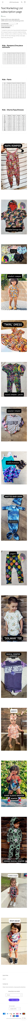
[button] (2, 2)
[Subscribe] (20, 995)
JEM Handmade (12, 1018)
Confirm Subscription (6, 27)
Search (4, 979)
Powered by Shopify (18, 1018)
